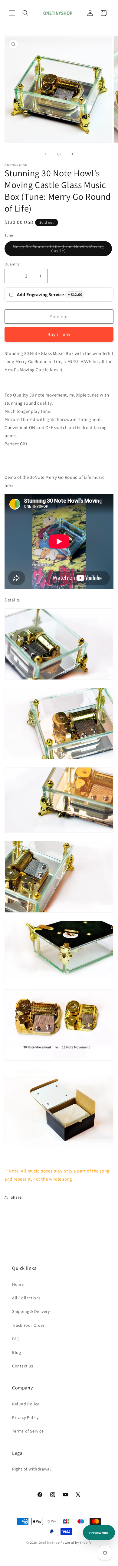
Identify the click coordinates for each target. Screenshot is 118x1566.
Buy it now (59, 334)
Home (18, 1284)
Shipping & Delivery (31, 1311)
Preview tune (99, 1532)
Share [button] (16, 1197)
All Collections (26, 1298)
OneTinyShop (49, 1542)
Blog (16, 1352)
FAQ (16, 1339)
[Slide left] (45, 154)
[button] (12, 13)
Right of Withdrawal (31, 1469)
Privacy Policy (25, 1417)
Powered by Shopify (76, 1542)
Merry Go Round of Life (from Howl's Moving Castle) (58, 250)
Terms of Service (28, 1431)
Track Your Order (28, 1325)
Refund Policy (25, 1404)
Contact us (22, 1366)
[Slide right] (72, 154)
